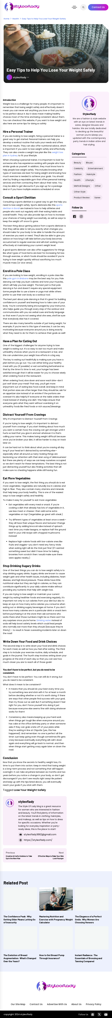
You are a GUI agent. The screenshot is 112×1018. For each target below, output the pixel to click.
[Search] (83, 7)
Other (98, 185)
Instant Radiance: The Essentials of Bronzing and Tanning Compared (88, 958)
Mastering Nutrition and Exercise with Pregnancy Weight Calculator (56, 919)
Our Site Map (18, 1004)
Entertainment (95, 168)
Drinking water (44, 620)
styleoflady (19, 77)
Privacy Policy (93, 1004)
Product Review (82, 197)
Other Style (79, 191)
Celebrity (78, 168)
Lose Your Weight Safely (30, 790)
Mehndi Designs (82, 185)
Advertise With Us (57, 1004)
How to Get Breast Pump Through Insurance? (51, 957)
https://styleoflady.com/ (38, 840)
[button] (74, 7)
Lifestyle (89, 180)
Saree (97, 197)
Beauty (77, 162)
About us (76, 1004)
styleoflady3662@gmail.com (40, 834)
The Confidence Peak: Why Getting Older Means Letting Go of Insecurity (19, 919)
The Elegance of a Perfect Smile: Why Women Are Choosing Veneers (88, 919)
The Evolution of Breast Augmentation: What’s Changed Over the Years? (20, 958)
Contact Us (98, 7)
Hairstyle (91, 174)
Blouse (89, 162)
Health (11, 28)
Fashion (78, 174)
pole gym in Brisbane (17, 278)
